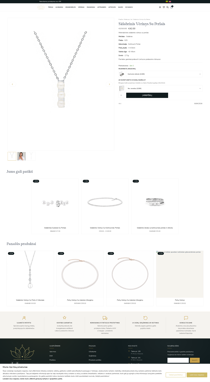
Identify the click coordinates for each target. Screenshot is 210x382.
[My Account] (160, 7)
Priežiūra (52, 360)
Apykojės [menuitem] (112, 7)
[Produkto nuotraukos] (61, 84)
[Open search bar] (167, 7)
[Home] (26, 352)
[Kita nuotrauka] (109, 84)
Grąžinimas (92, 356)
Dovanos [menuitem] (129, 7)
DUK (51, 356)
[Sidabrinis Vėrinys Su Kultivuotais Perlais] (105, 206)
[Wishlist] (164, 7)
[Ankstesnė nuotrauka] (12, 84)
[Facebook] (12, 363)
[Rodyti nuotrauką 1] (12, 156)
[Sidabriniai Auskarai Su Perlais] (55, 206)
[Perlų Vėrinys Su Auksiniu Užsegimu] (30, 278)
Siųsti (195, 360)
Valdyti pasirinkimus (176, 375)
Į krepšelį (147, 95)
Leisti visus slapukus (197, 375)
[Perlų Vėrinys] (129, 278)
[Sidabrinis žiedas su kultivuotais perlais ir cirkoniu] (154, 206)
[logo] (41, 7)
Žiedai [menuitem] (50, 7)
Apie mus (53, 352)
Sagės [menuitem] (120, 7)
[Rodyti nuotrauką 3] (31, 156)
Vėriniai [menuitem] (81, 7)
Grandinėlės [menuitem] (70, 7)
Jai (131, 19)
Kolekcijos (127, 19)
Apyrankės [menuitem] (101, 7)
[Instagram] (17, 363)
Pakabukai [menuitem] (91, 7)
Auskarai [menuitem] (59, 7)
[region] (105, 373)
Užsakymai (92, 352)
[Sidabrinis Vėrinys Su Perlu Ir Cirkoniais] (179, 278)
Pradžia (121, 19)
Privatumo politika (95, 360)
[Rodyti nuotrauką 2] (21, 156)
